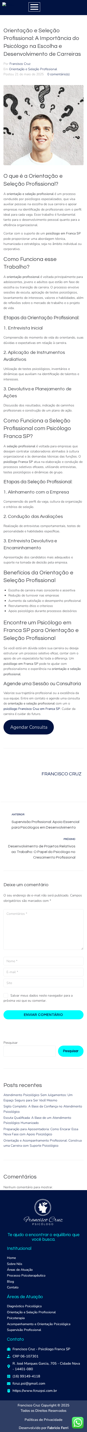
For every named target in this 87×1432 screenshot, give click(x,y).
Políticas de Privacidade (43, 1419)
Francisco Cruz (20, 64)
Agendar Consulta (28, 727)
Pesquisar (10, 1042)
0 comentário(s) (58, 74)
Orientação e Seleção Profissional (33, 69)
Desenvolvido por (43, 1427)
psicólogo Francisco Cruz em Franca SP (31, 709)
